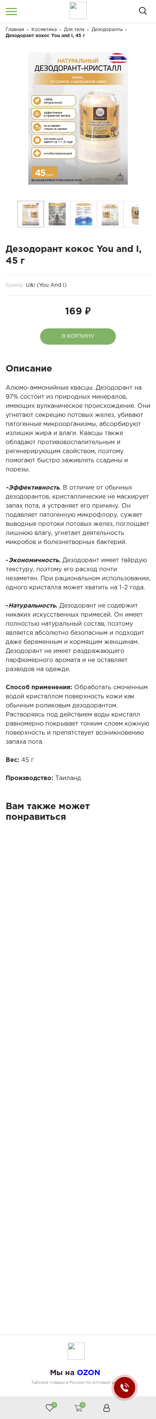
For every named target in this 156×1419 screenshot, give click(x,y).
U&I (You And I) (46, 285)
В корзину (78, 336)
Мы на (75, 1372)
